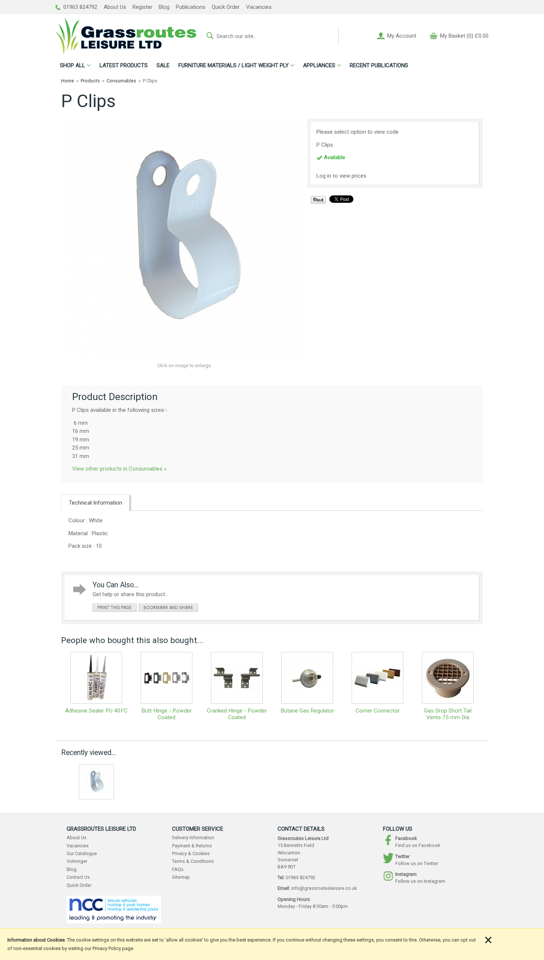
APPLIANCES (319, 65)
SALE (163, 65)
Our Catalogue (82, 853)
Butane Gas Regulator (307, 710)
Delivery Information (193, 837)
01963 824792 (79, 7)
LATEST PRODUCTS (124, 65)
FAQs (178, 869)
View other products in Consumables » (119, 468)
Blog (164, 7)
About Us (115, 7)
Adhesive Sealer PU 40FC (96, 710)
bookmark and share (168, 607)
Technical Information (95, 502)
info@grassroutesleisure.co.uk (324, 888)
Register (142, 7)
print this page (114, 607)
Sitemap (181, 877)
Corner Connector (378, 710)
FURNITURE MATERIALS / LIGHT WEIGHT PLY (233, 65)
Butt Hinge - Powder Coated (166, 714)
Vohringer (77, 861)
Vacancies (259, 7)
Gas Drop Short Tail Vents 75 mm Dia (447, 714)
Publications (190, 7)
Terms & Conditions (193, 861)
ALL (72, 65)
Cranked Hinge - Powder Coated (237, 714)
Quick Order (226, 7)
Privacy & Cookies (191, 853)
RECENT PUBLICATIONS (379, 65)
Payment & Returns (192, 845)
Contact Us (78, 877)
